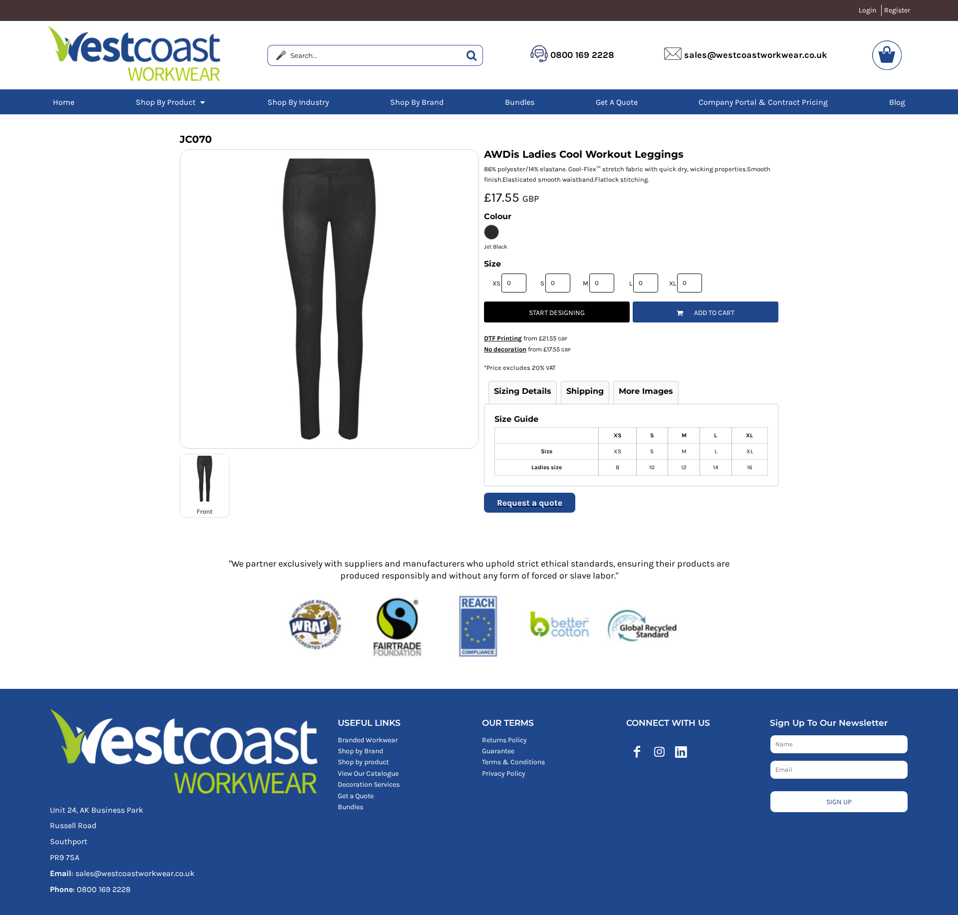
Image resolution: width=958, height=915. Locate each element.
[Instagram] (659, 752)
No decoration (505, 349)
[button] (171, 101)
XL (672, 283)
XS (496, 283)
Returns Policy (504, 740)
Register (897, 10)
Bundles (350, 807)
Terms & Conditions (513, 762)
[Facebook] (637, 752)
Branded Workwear (368, 740)
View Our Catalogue (368, 773)
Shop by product (363, 762)
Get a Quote (356, 796)
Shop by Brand (360, 751)
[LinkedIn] (681, 752)
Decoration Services (369, 784)
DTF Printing (503, 338)
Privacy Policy (503, 773)
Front (205, 511)
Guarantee (498, 751)
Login (867, 10)
